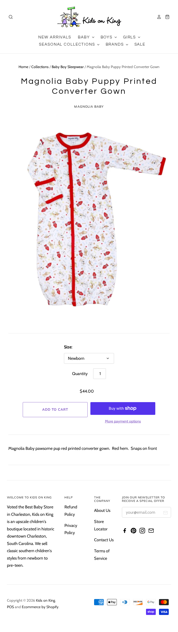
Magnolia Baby (89, 106)
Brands (115, 44)
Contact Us (104, 539)
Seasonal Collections (67, 44)
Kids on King (45, 600)
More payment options (123, 421)
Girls (130, 37)
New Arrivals (54, 37)
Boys (107, 37)
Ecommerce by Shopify (40, 607)
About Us (102, 510)
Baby (84, 37)
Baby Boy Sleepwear (68, 67)
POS (10, 607)
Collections (40, 67)
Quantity (80, 373)
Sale (139, 44)
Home (23, 67)
